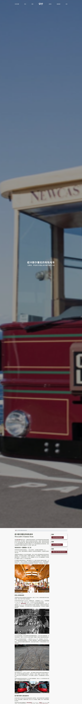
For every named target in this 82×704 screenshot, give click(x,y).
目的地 (50, 4)
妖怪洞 (40, 702)
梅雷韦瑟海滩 (23, 603)
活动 (66, 4)
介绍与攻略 (17, 4)
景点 (25, 4)
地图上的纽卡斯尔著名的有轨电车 (59, 551)
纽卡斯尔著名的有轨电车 (57, 537)
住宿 (32, 4)
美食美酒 (58, 4)
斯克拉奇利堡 (29, 702)
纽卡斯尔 (19, 539)
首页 (16, 530)
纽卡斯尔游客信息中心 (57, 544)
